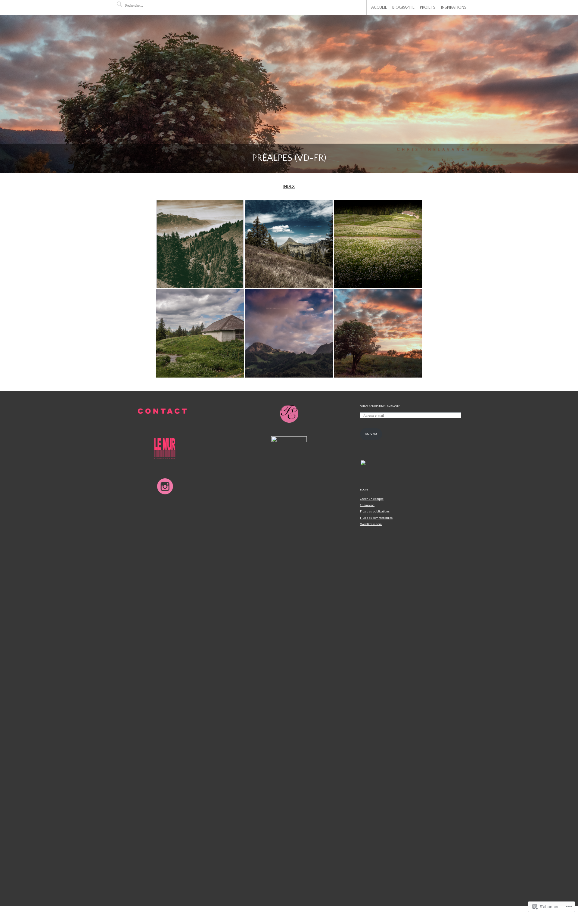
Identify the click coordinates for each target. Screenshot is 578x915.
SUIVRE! (371, 434)
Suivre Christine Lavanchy (379, 406)
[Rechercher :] (143, 5)
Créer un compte (372, 499)
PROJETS (428, 7)
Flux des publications (375, 511)
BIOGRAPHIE (403, 7)
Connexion (367, 505)
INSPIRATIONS (454, 7)
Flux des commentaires (376, 518)
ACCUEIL (379, 7)
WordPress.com (371, 524)
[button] (200, 244)
